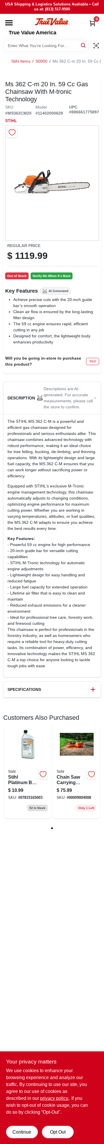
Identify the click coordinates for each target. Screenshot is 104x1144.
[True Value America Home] (52, 22)
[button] (52, 398)
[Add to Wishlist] (12, 132)
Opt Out (58, 1132)
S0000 (41, 61)
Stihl (11, 120)
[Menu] (9, 23)
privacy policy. (54, 1098)
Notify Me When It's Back (51, 276)
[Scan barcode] (96, 46)
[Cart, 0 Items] (92, 23)
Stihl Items (20, 61)
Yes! (92, 361)
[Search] (83, 45)
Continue (21, 1132)
